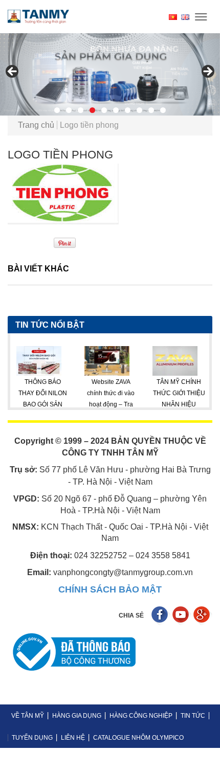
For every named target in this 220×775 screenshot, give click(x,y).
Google (202, 615)
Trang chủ (36, 125)
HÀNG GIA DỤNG (76, 715)
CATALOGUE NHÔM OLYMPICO (138, 737)
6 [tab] (116, 110)
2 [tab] (69, 110)
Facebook (160, 615)
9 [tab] (151, 110)
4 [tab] (92, 110)
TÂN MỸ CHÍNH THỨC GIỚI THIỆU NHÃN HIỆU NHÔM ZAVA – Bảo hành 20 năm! (157, 404)
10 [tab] (163, 110)
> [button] (207, 72)
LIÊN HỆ (73, 737)
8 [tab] (139, 110)
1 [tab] (57, 110)
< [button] (12, 72)
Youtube (181, 615)
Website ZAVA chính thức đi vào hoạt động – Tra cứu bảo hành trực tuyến (89, 404)
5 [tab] (104, 110)
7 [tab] (127, 110)
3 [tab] (80, 110)
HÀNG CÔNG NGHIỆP (140, 715)
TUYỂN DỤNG (32, 737)
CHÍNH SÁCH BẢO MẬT (110, 589)
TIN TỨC (193, 715)
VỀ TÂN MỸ (27, 715)
